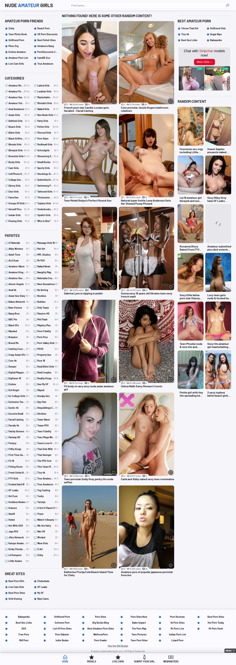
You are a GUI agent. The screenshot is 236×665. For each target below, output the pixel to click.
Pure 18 (47, 360)
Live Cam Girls (16, 63)
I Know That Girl (189, 28)
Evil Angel (19, 390)
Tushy (47, 496)
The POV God (47, 460)
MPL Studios (47, 254)
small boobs (47, 162)
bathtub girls (19, 120)
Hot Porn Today (216, 622)
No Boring (47, 289)
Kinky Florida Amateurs (19, 549)
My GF (40, 592)
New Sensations (47, 284)
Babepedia (216, 40)
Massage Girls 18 (47, 242)
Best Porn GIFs (16, 581)
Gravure (19, 507)
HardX (19, 513)
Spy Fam (47, 401)
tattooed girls (47, 191)
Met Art (47, 248)
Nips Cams (43, 598)
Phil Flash (47, 319)
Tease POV (47, 425)
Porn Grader (100, 640)
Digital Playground (19, 372)
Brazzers (19, 337)
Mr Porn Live (177, 628)
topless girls (47, 203)
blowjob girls (19, 150)
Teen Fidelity (47, 431)
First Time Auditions (19, 454)
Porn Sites (100, 616)
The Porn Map (139, 628)
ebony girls (19, 185)
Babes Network (19, 301)
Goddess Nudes (19, 502)
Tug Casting (47, 490)
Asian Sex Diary (19, 295)
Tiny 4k (47, 472)
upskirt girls (47, 215)
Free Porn (23, 634)
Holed (19, 519)
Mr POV (47, 260)
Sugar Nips (216, 34)
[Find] (227, 5)
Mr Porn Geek (216, 628)
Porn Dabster (62, 634)
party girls (47, 120)
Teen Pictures (139, 634)
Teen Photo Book (17, 34)
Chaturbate (43, 581)
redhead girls (47, 144)
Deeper (19, 366)
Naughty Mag (47, 272)
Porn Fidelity (47, 331)
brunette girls (19, 156)
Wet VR (47, 531)
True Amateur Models (47, 478)
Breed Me (19, 343)
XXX (23, 628)
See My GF (47, 384)
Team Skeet (47, 419)
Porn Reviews (177, 616)
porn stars (47, 138)
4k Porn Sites (177, 622)
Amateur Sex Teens (19, 278)
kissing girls (19, 221)
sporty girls (47, 168)
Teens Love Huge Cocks (47, 443)
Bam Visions (19, 307)
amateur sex (19, 97)
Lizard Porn (177, 640)
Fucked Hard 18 (19, 484)
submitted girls (47, 179)
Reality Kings (47, 378)
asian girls (19, 114)
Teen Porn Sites (139, 640)
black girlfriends (19, 138)
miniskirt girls (47, 103)
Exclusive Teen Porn (19, 401)
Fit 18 (19, 460)
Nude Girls (29, 5)
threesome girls (47, 197)
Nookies (47, 295)
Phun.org (13, 46)
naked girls (47, 109)
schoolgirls (47, 150)
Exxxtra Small (19, 413)
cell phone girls (19, 173)
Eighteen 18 (19, 378)
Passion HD (47, 313)
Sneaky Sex (47, 396)
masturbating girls (47, 97)
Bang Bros (19, 313)
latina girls (47, 85)
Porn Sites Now (139, 616)
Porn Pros (47, 337)
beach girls (19, 126)
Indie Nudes (62, 640)
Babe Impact (139, 622)
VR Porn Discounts (47, 34)
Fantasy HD (19, 437)
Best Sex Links (189, 40)
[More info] (113, 101)
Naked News (47, 266)
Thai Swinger (47, 454)
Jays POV (19, 531)
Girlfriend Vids (218, 28)
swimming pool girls (47, 185)
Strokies (47, 413)
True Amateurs (45, 63)
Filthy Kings (19, 449)
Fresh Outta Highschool (19, 472)
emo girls (19, 191)
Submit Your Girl (144, 661)
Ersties (19, 384)
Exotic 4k (19, 407)
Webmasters (170, 661)
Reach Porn (43, 28)
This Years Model (47, 466)
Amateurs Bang (45, 46)
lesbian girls (47, 91)
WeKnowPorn (100, 634)
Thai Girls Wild (47, 449)
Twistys (47, 502)
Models (91, 661)
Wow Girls (47, 543)
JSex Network (19, 537)
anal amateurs (19, 109)
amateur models (19, 85)
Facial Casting (19, 419)
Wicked (47, 537)
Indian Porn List (177, 634)
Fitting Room (19, 466)
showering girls (47, 156)
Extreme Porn (62, 622)
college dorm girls (19, 179)
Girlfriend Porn (16, 40)
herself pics (19, 209)
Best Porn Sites (16, 592)
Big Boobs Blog (100, 622)
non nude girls (47, 114)
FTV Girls (19, 478)
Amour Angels (19, 284)
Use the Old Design (118, 645)
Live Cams (118, 661)
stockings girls (47, 173)
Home (65, 661)
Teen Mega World (47, 437)
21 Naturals (19, 242)
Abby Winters (19, 248)
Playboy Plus (47, 325)
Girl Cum (19, 496)
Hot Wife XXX (19, 525)
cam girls (19, 168)
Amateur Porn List (18, 57)
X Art (47, 549)
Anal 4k (19, 289)
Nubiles (47, 301)
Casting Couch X (19, 348)
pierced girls (47, 132)
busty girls (19, 162)
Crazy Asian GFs (19, 354)
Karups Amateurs (19, 543)
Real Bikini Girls (47, 366)
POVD (47, 348)
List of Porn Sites (62, 628)
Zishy (11, 28)
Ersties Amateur (17, 51)
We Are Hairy (47, 525)
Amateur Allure (19, 266)
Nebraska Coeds (47, 278)
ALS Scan (19, 260)
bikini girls (19, 132)
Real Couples (47, 372)
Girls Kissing (15, 598)
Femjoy (19, 443)
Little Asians (19, 560)
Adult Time (19, 254)
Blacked (19, 331)
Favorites (19, 197)
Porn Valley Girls (47, 343)
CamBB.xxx (43, 57)
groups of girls (19, 203)
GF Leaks (19, 490)
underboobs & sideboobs (47, 209)
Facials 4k (19, 425)
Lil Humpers (19, 555)
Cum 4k (19, 360)
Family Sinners (19, 431)
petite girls (47, 126)
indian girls (19, 215)
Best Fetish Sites (46, 40)
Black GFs (19, 325)
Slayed (47, 390)
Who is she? (47, 221)
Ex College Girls (19, 396)
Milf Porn (24, 640)
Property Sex (47, 354)
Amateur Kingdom (19, 272)
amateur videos (19, 103)
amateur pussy (19, 91)
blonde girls (19, 144)
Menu (229, 650)
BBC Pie (19, 319)
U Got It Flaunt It (47, 507)
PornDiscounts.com (47, 51)
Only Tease (47, 307)
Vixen (47, 513)
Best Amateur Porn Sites (100, 628)
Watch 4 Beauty (47, 519)
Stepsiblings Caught (47, 407)
